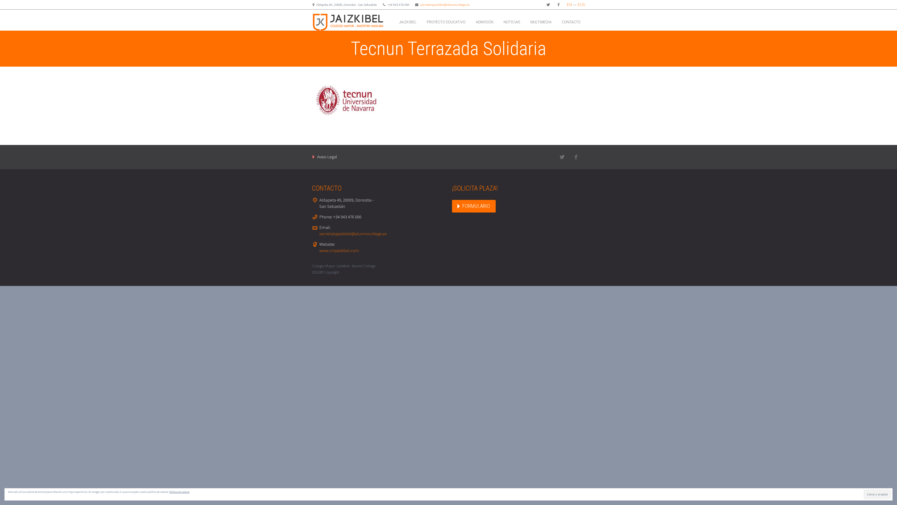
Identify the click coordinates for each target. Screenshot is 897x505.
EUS (581, 4)
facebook (558, 4)
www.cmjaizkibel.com (339, 250)
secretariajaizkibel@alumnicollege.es (445, 5)
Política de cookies (179, 492)
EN (569, 4)
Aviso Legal (327, 156)
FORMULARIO (476, 206)
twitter (548, 4)
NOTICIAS (512, 22)
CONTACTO (571, 22)
